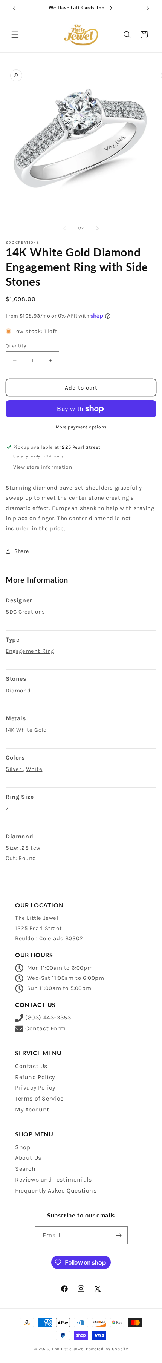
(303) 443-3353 (48, 1017)
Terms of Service (39, 1098)
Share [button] (21, 551)
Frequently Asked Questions (56, 1190)
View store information (42, 467)
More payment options (81, 427)
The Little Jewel (68, 1348)
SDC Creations (25, 611)
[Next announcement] (148, 8)
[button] (15, 34)
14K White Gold (26, 729)
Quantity (16, 345)
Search (25, 1168)
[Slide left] (64, 228)
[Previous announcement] (14, 8)
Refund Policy (35, 1077)
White (34, 769)
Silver (14, 769)
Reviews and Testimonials (53, 1179)
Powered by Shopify (107, 1348)
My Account (32, 1109)
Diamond (18, 690)
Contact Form (45, 1028)
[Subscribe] (119, 1235)
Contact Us (31, 1066)
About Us (28, 1157)
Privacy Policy (35, 1087)
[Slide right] (97, 228)
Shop (22, 1147)
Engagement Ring (30, 651)
